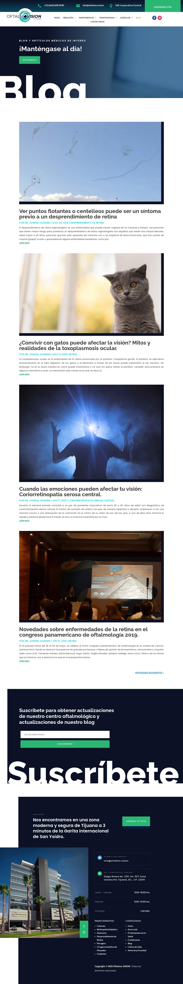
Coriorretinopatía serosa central (91, 500)
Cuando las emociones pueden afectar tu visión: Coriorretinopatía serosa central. (80, 491)
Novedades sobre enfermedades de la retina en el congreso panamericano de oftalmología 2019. (83, 632)
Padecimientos (86, 18)
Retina (73, 354)
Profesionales (107, 18)
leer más (24, 243)
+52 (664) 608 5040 (54, 5)
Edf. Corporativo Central (128, 5)
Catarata (101, 926)
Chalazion (101, 953)
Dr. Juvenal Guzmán (37, 222)
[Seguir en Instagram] (160, 18)
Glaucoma (101, 933)
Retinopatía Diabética (107, 929)
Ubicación (68, 18)
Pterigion (101, 943)
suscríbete (30, 60)
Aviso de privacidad (137, 950)
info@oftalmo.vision (93, 5)
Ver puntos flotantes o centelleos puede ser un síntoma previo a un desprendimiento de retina (90, 214)
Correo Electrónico (115, 857)
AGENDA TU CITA (136, 821)
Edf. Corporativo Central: (118, 872)
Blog (138, 18)
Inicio (57, 18)
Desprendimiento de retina (87, 222)
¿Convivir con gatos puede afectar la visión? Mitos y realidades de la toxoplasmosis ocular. (84, 345)
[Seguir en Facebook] (154, 18)
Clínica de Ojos (135, 947)
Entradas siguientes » (149, 672)
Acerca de (125, 18)
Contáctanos (97, 22)
